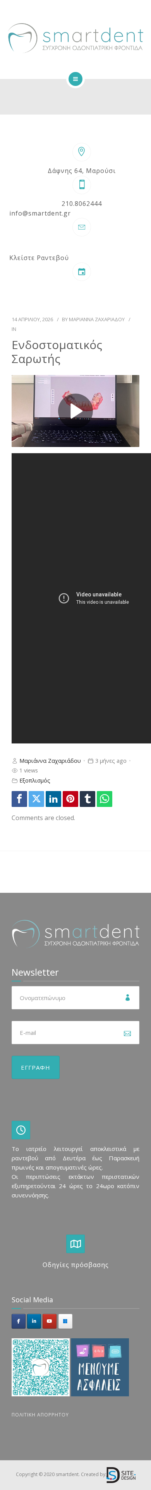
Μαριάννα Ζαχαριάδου (97, 319)
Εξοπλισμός (34, 780)
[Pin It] (70, 799)
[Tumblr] (87, 799)
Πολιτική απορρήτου (40, 1414)
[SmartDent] (75, 38)
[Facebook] (19, 799)
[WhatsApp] (104, 799)
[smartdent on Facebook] (19, 1321)
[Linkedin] (53, 799)
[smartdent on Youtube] (50, 1321)
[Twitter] (36, 799)
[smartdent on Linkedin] (34, 1321)
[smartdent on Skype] (65, 1321)
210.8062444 (82, 203)
